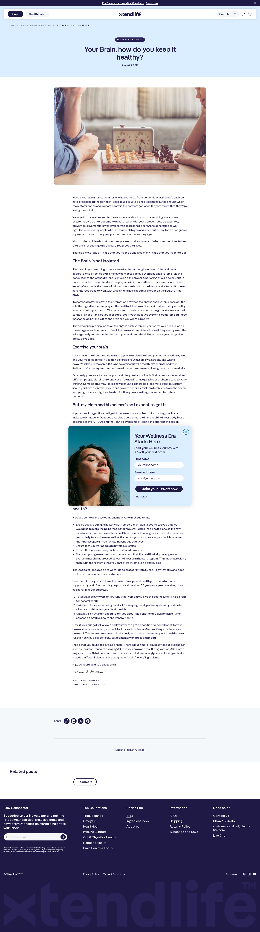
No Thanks (141, 496)
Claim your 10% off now (159, 488)
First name (141, 459)
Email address (144, 472)
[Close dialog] (186, 432)
